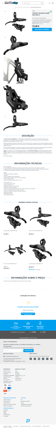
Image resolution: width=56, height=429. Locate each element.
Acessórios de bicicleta (26, 406)
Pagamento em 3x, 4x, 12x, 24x (20, 376)
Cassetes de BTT (7, 399)
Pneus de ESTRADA (7, 406)
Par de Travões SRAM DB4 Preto (10, 263)
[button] (2, 3)
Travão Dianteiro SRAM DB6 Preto (36, 263)
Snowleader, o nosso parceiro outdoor (8, 382)
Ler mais (41, 23)
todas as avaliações (24, 337)
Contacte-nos (18, 380)
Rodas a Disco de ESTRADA (9, 404)
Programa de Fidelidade (8, 375)
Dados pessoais (46, 426)
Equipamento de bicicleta (26, 404)
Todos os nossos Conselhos (7, 373)
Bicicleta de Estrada (25, 401)
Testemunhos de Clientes (7, 377)
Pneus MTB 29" (6, 402)
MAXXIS (5, 413)
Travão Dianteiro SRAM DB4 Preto (10, 230)
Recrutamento (6, 379)
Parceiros (5, 427)
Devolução (17, 374)
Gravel (22, 402)
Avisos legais (15, 426)
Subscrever (28, 350)
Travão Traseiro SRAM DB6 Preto (35, 230)
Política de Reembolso (36, 426)
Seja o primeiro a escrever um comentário (28, 314)
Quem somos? (6, 371)
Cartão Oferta (18, 378)
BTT (22, 399)
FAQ (16, 371)
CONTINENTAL (6, 414)
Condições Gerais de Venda (25, 426)
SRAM (4, 411)
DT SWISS (5, 416)
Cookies (10, 427)
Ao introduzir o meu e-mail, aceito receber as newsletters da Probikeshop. (18, 347)
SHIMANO (5, 410)
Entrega (17, 372)
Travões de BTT (7, 401)
